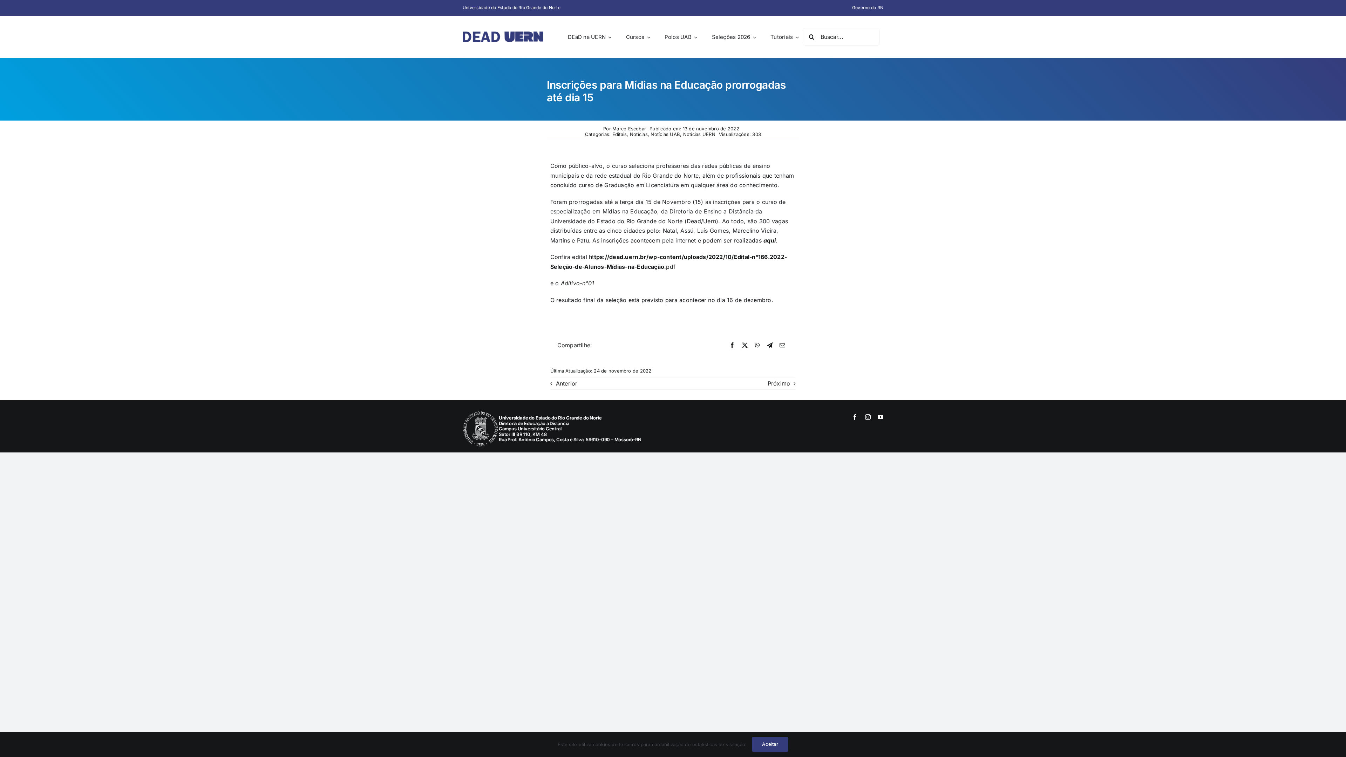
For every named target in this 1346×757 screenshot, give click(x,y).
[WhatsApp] (757, 345)
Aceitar (770, 744)
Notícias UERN (699, 134)
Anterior (567, 383)
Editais (619, 134)
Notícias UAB (665, 134)
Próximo (779, 383)
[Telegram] (769, 345)
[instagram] (868, 417)
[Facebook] (732, 345)
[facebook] (855, 417)
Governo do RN (867, 7)
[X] (745, 345)
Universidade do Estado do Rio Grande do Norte (511, 7)
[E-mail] (782, 345)
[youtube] (880, 417)
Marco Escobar (629, 128)
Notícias (639, 134)
